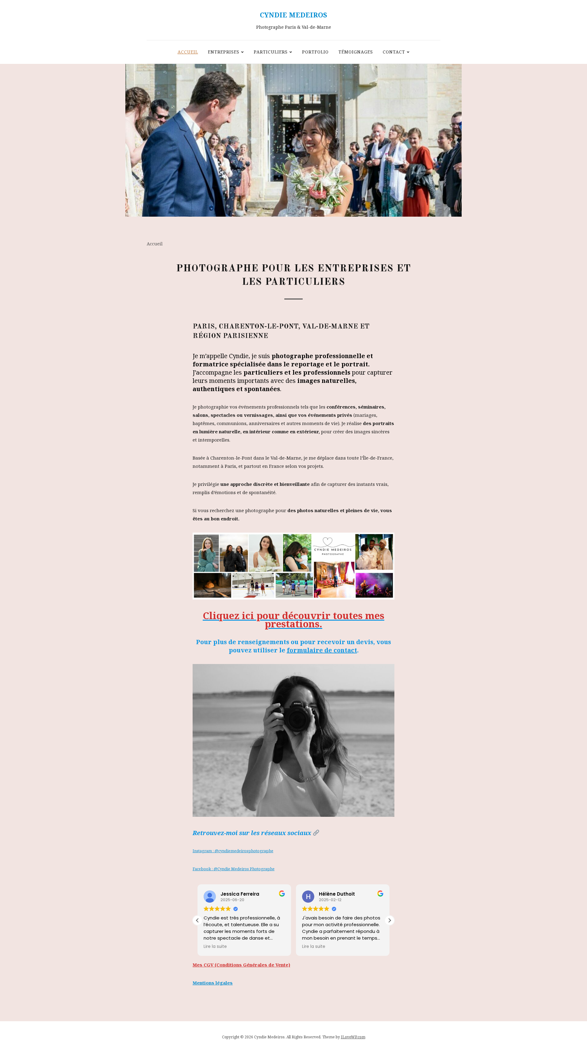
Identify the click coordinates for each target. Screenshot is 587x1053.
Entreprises (223, 52)
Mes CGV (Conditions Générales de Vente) (241, 965)
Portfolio (315, 52)
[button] (389, 920)
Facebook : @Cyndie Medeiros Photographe (234, 868)
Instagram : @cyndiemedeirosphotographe (233, 850)
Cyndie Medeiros (293, 14)
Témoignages (355, 52)
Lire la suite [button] (215, 946)
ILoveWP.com (353, 1037)
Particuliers (271, 52)
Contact (394, 52)
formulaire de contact (322, 650)
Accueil (188, 52)
